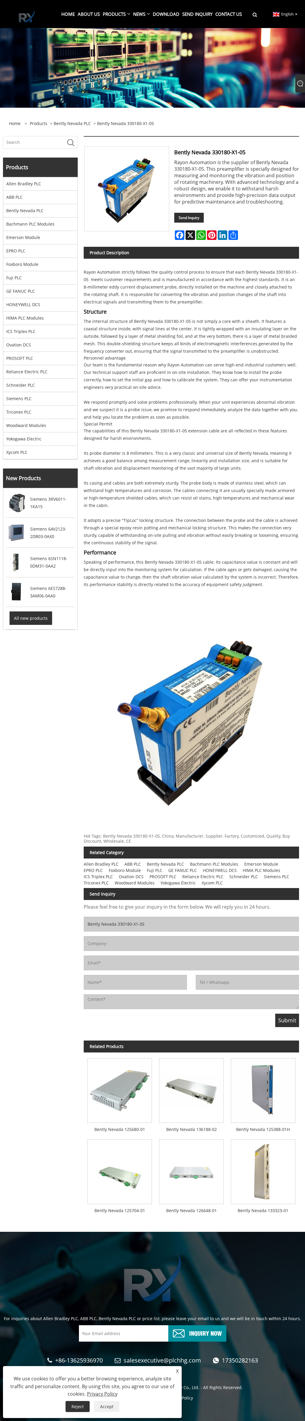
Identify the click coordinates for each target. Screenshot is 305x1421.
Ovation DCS (18, 345)
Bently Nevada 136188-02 (191, 1129)
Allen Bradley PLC (23, 184)
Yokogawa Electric (23, 439)
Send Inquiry (189, 217)
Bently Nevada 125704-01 (119, 1210)
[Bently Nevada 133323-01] (263, 1170)
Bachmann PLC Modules (30, 224)
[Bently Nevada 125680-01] (119, 1089)
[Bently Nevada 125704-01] (119, 1170)
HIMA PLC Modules (25, 318)
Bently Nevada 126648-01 (191, 1210)
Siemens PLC (19, 398)
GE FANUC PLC (20, 291)
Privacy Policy (102, 1394)
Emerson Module (23, 237)
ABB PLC (14, 197)
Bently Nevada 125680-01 (119, 1129)
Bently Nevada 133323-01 (263, 1210)
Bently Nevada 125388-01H (263, 1129)
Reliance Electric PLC (26, 371)
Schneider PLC (20, 385)
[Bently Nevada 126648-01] (191, 1170)
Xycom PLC (16, 452)
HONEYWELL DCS (23, 304)
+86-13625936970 (79, 1360)
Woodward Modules (26, 425)
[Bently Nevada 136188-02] (191, 1089)
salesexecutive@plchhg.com (162, 1360)
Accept (106, 1406)
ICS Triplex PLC (20, 331)
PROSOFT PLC (19, 358)
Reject (77, 1406)
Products (38, 123)
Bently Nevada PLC (72, 123)
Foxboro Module (22, 264)
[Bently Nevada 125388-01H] (263, 1089)
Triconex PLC (18, 412)
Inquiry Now (205, 1332)
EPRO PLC (15, 251)
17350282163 (240, 1360)
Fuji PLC (14, 277)
